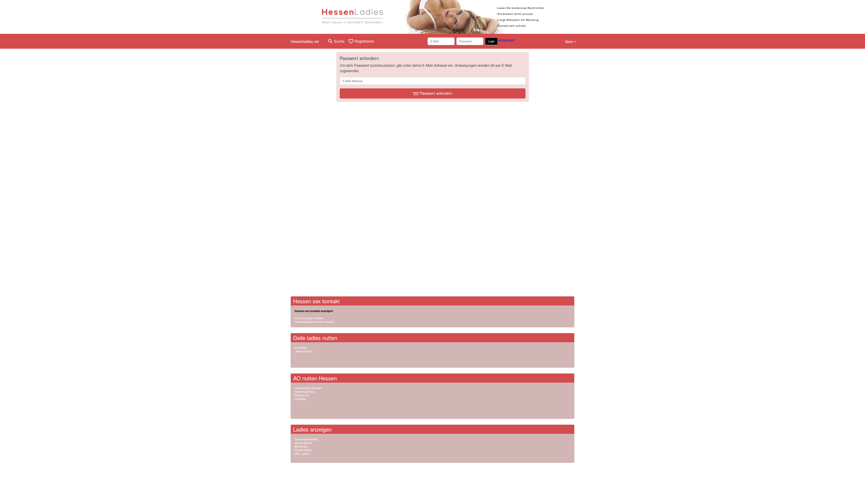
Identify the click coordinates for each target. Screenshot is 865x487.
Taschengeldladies (306, 439)
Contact (402, 471)
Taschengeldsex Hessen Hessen (314, 322)
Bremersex (301, 446)
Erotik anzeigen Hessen (309, 318)
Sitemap (347, 471)
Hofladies (300, 399)
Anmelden (300, 347)
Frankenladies (303, 450)
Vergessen (506, 40)
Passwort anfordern (432, 93)
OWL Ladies (302, 453)
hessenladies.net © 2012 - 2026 (310, 471)
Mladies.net (301, 395)
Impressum (416, 471)
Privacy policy (379, 471)
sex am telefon (303, 443)
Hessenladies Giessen (308, 388)
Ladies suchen (303, 351)
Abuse (336, 471)
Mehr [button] (569, 41)
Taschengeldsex (304, 391)
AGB (393, 471)
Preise (358, 471)
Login (491, 41)
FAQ (366, 471)
